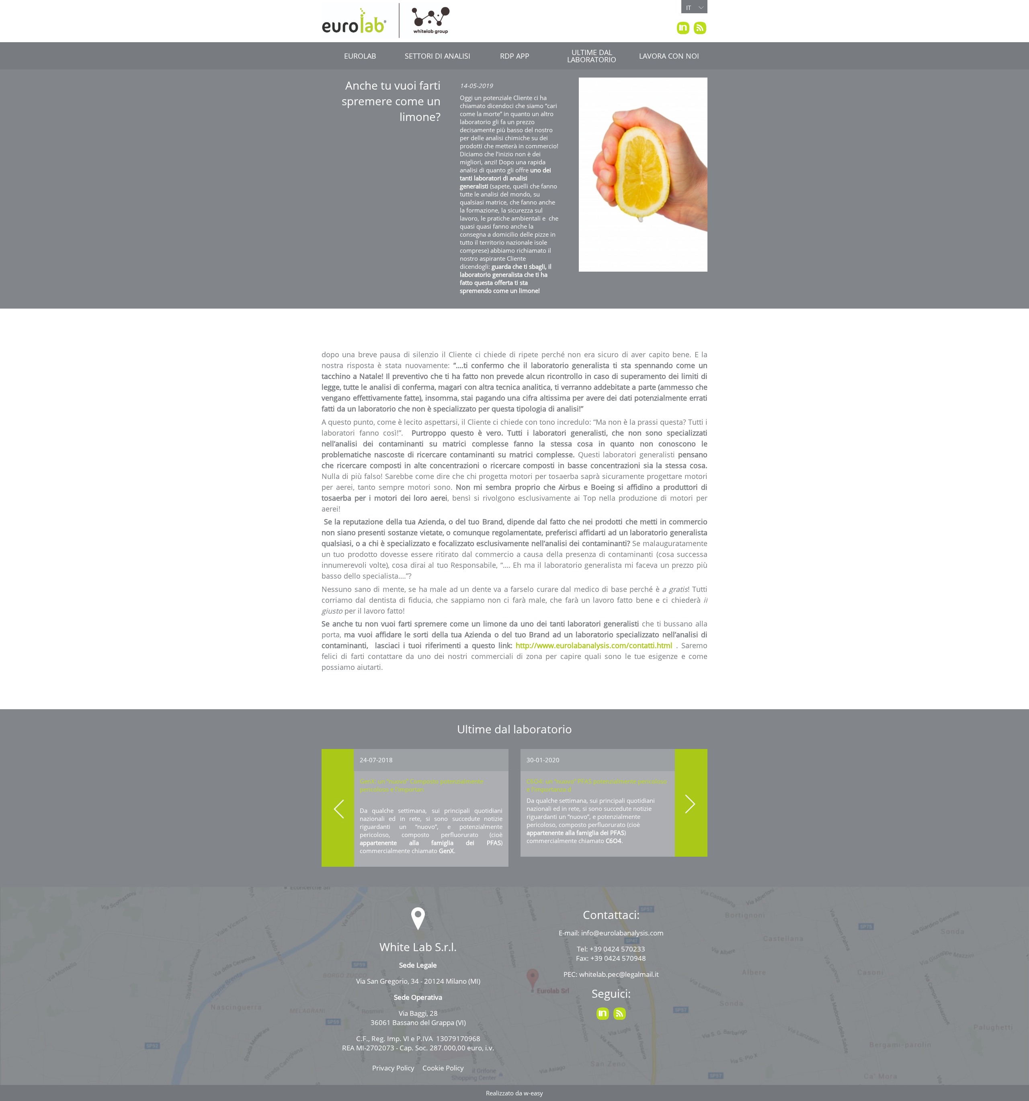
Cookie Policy (443, 1067)
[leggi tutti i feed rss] (699, 27)
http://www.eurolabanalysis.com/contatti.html (594, 645)
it (688, 8)
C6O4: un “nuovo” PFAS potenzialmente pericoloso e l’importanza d (597, 785)
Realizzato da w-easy (514, 1093)
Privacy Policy (393, 1067)
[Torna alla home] (386, 20)
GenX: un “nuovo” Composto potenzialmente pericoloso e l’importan (421, 785)
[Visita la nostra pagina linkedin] (682, 27)
